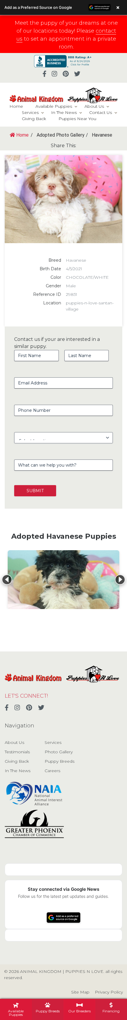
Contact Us (100, 112)
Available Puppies (53, 106)
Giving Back (34, 118)
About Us (94, 106)
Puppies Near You (77, 118)
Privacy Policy (109, 992)
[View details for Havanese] (63, 579)
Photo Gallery (59, 751)
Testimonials (17, 751)
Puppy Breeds (59, 761)
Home (16, 106)
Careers (52, 770)
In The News (64, 112)
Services (30, 112)
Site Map (80, 992)
